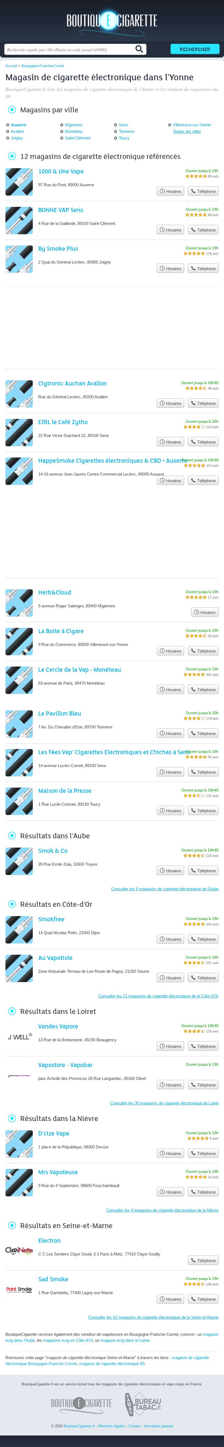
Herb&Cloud (54, 592)
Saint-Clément (77, 138)
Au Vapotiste (55, 958)
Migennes (73, 124)
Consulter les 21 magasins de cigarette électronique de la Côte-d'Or (158, 996)
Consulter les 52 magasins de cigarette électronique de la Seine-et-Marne (153, 1317)
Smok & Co (52, 850)
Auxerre (18, 124)
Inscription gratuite (158, 1426)
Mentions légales (111, 1426)
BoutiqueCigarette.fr (112, 22)
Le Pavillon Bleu (59, 713)
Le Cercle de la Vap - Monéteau (79, 669)
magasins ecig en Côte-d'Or (68, 1340)
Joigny (17, 138)
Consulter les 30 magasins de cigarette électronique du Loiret (164, 1103)
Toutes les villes (187, 131)
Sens (123, 124)
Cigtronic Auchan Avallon (72, 383)
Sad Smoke (53, 1279)
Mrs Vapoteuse (58, 1172)
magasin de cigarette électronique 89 (112, 1363)
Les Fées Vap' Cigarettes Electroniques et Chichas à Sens (114, 752)
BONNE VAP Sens (60, 210)
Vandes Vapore (58, 1026)
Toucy (124, 138)
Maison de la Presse (65, 790)
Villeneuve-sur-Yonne (192, 124)
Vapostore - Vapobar (65, 1065)
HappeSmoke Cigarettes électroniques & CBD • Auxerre (112, 460)
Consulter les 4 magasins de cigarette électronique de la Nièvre (162, 1210)
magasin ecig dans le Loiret (125, 1340)
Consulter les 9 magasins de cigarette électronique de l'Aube (165, 888)
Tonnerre (126, 131)
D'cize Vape (53, 1133)
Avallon (17, 131)
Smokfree (51, 919)
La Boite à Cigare (61, 631)
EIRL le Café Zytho (63, 422)
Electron (49, 1240)
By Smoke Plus (58, 248)
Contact (134, 1426)
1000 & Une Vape (61, 171)
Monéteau (74, 131)
